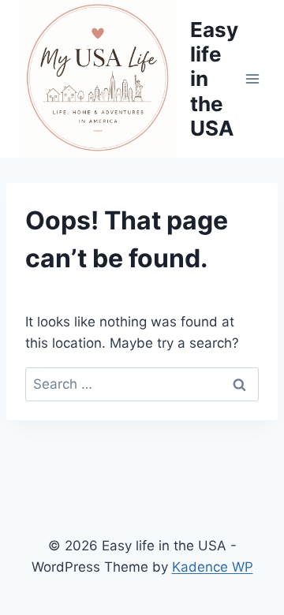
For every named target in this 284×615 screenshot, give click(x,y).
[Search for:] (142, 384)
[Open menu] (252, 78)
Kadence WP (212, 567)
